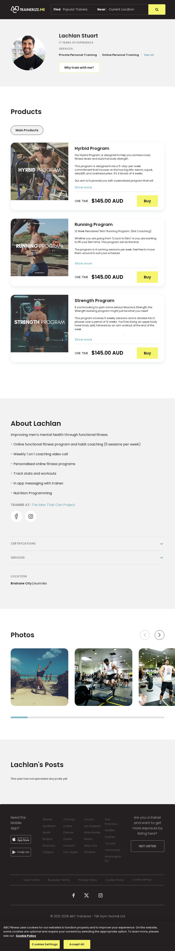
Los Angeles (92, 826)
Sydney (110, 837)
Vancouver (112, 850)
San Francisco (111, 821)
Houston (69, 846)
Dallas (67, 826)
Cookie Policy (114, 880)
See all (149, 55)
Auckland (49, 826)
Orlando (90, 852)
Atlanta (47, 819)
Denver (68, 832)
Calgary (48, 852)
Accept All (76, 944)
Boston (47, 839)
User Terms (31, 880)
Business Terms (59, 880)
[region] (87, 936)
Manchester (92, 832)
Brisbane (49, 846)
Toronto (110, 843)
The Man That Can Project (53, 504)
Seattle (110, 830)
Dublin (67, 839)
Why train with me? (79, 67)
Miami (88, 839)
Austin (47, 832)
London (89, 819)
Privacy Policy (87, 880)
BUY (147, 201)
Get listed (147, 846)
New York (90, 846)
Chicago (69, 819)
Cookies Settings (142, 879)
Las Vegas (70, 852)
